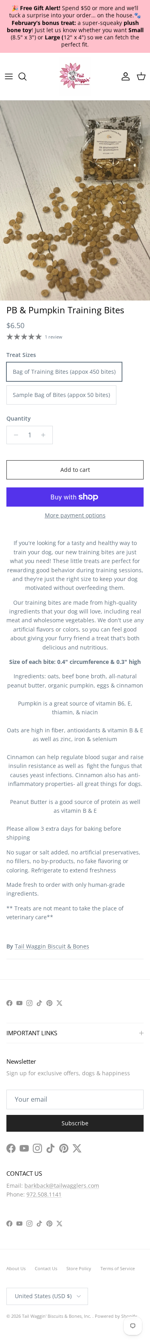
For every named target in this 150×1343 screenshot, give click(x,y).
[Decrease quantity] (14, 435)
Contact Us (46, 1268)
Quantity (18, 418)
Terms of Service (117, 1268)
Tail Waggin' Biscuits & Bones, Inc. (57, 1316)
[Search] (26, 76)
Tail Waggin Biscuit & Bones (52, 946)
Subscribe (75, 1123)
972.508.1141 (44, 1194)
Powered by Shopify (116, 1316)
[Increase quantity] (45, 435)
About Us (16, 1268)
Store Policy (78, 1268)
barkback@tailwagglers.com (61, 1185)
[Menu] (9, 76)
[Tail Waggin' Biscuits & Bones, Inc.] (75, 76)
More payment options (75, 515)
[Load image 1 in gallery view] (75, 200)
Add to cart (75, 469)
